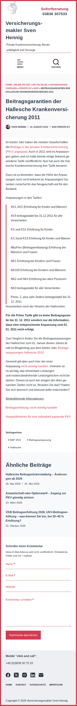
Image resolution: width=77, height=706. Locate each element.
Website (10, 586)
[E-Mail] (41, 675)
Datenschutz (38, 685)
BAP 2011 (14, 439)
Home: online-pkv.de (18, 85)
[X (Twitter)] (16, 675)
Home (9, 685)
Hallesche (14, 447)
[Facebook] (8, 675)
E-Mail (10, 575)
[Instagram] (24, 675)
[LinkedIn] (32, 675)
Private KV (25, 88)
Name (10, 563)
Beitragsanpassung (39, 439)
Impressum (55, 685)
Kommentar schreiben (19, 599)
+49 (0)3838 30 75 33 (19, 663)
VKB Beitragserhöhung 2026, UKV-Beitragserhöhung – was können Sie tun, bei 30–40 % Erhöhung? (37, 516)
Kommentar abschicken (23, 635)
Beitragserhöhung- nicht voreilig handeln (31, 407)
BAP (36, 88)
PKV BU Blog (39, 85)
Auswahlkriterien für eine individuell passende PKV (38, 416)
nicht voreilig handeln (34, 366)
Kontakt (21, 685)
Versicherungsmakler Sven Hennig (24, 30)
